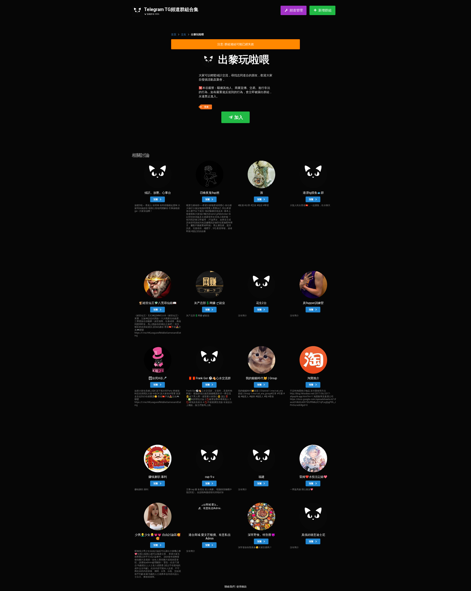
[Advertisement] (235, 134)
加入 (238, 117)
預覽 (155, 199)
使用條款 (241, 586)
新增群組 (325, 10)
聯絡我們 (229, 586)
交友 (183, 34)
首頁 (173, 34)
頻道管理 (296, 10)
